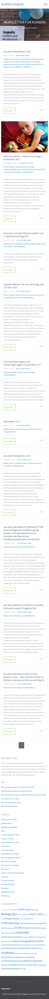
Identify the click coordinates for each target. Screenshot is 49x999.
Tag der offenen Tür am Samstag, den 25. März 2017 (24, 286)
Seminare (5, 877)
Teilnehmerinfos (16, 67)
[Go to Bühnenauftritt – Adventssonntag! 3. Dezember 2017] (24, 136)
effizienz (26, 914)
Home (14, 28)
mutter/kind (6, 945)
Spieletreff (31, 964)
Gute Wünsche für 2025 (10, 798)
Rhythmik (16, 172)
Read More (9, 111)
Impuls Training (15, 62)
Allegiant (24, 994)
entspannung (11, 918)
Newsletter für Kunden (26, 372)
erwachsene (28, 919)
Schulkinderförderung (11, 961)
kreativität (22, 932)
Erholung (21, 919)
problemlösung (35, 948)
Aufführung (23, 909)
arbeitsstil (14, 910)
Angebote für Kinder (29, 28)
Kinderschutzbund (31, 928)
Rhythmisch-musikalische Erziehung (25, 953)
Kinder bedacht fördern (30, 62)
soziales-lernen (17, 964)
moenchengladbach (24, 941)
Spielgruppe (41, 965)
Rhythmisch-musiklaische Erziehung (18, 957)
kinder (18, 927)
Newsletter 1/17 (12, 421)
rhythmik (7, 953)
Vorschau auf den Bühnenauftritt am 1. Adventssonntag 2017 (24, 235)
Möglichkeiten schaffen (21, 64)
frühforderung (10, 923)
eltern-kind (36, 914)
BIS (16, 914)
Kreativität (7, 64)
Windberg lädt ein (8, 892)
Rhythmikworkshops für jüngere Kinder (16, 791)
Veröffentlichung (7, 884)
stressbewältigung (9, 968)
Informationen (9, 928)
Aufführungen (26, 59)
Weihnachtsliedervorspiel (11, 802)
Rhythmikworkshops (9, 806)
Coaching (20, 914)
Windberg (27, 67)
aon (10, 910)
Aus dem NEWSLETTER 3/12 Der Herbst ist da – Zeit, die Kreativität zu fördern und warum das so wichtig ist (24, 677)
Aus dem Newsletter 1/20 (17, 51)
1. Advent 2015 (4, 910)
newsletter (26, 945)
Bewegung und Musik (9, 827)
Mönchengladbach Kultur (11, 857)
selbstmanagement (32, 960)
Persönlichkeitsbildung (37, 945)
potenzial (24, 948)
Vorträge (22, 968)
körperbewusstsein (11, 936)
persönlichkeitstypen (10, 948)
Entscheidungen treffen (10, 835)
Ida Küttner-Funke (23, 55)
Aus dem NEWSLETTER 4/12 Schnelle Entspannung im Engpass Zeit (23, 606)
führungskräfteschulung (29, 923)
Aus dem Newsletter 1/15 (17, 455)
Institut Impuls (12, 4)
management (25, 937)
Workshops (5, 896)
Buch (3, 831)
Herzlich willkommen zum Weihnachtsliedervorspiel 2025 (23, 795)
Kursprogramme (10, 169)
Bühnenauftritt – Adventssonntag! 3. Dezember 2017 (23, 158)
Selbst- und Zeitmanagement (12, 873)
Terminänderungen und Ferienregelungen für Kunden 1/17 (22, 363)
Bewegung (8, 914)
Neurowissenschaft (8, 861)
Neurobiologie (16, 945)
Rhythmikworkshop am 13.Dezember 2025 (17, 787)
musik (40, 941)
